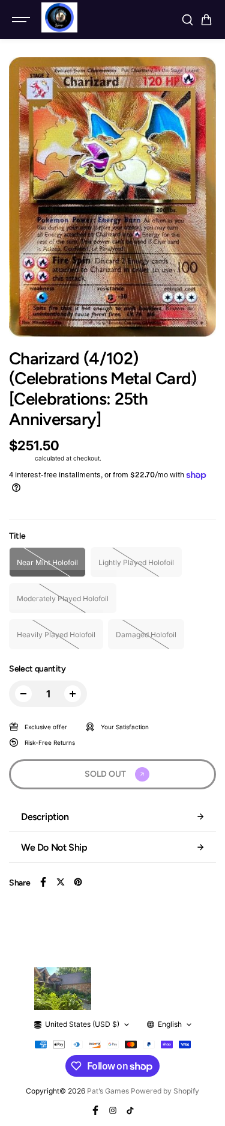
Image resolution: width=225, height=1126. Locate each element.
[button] (206, 19)
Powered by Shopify (165, 1090)
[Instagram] (113, 1110)
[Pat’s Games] (59, 17)
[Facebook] (43, 882)
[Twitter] (60, 882)
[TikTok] (130, 1110)
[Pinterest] (78, 882)
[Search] (187, 19)
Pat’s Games (108, 1090)
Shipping (21, 458)
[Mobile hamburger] (22, 20)
